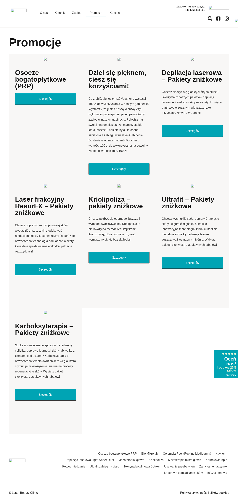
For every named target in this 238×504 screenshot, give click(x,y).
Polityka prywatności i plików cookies (204, 492)
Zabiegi (77, 12)
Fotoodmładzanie (73, 466)
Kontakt (115, 12)
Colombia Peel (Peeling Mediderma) (187, 453)
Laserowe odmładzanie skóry (183, 472)
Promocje (96, 12)
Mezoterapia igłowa (131, 460)
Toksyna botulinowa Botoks (142, 466)
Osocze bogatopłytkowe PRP (117, 453)
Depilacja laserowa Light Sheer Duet (89, 460)
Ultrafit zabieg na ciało (104, 466)
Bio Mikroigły (149, 453)
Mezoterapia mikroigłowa (184, 460)
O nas (44, 12)
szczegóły (231, 375)
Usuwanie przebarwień (179, 466)
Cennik (60, 12)
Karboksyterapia (216, 460)
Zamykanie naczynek (213, 466)
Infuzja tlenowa (217, 472)
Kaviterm (221, 453)
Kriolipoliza (156, 460)
